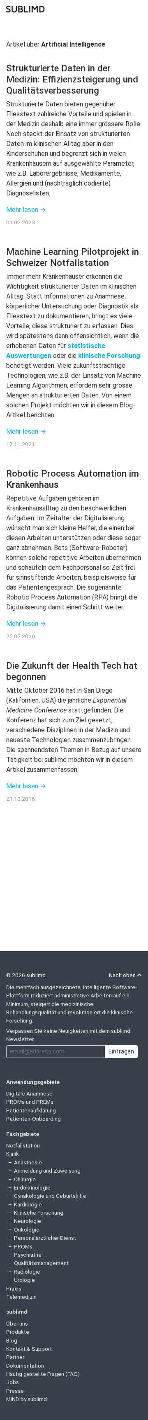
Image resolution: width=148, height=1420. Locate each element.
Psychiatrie (28, 1254)
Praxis (13, 1288)
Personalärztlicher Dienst (45, 1237)
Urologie (24, 1280)
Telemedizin (21, 1296)
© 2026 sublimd (26, 975)
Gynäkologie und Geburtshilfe (50, 1195)
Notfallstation (23, 1145)
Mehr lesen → (26, 210)
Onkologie (26, 1229)
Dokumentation (25, 1365)
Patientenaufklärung (31, 1110)
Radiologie (27, 1271)
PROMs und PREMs (29, 1101)
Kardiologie (28, 1204)
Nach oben (123, 975)
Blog (11, 1340)
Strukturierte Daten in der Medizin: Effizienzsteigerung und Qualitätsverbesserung (72, 79)
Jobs (12, 1382)
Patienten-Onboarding (33, 1118)
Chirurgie (25, 1179)
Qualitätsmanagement (41, 1263)
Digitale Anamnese (29, 1093)
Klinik (12, 1153)
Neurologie (27, 1221)
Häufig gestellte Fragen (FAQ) (43, 1374)
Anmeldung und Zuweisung (47, 1170)
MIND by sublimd (26, 1399)
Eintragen (121, 1051)
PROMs (23, 1246)
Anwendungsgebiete (33, 1082)
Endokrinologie (32, 1187)
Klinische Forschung (38, 1212)
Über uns (17, 1323)
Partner (15, 1357)
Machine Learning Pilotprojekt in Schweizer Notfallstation (72, 257)
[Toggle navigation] (136, 8)
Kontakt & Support (29, 1348)
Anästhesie (28, 1162)
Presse (15, 1390)
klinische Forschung (109, 356)
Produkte (17, 1331)
